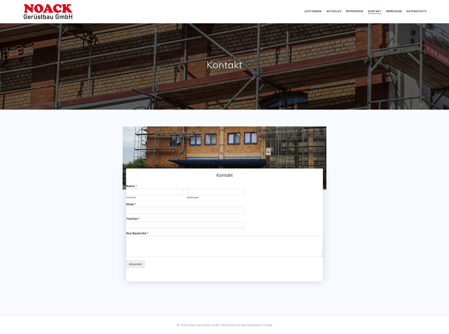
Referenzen (354, 11)
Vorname (131, 197)
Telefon (133, 219)
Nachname (193, 197)
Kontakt (374, 11)
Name (131, 186)
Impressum (394, 11)
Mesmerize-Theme (259, 325)
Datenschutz (417, 11)
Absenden (135, 264)
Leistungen (312, 11)
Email (131, 204)
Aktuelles (333, 11)
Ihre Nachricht (137, 233)
